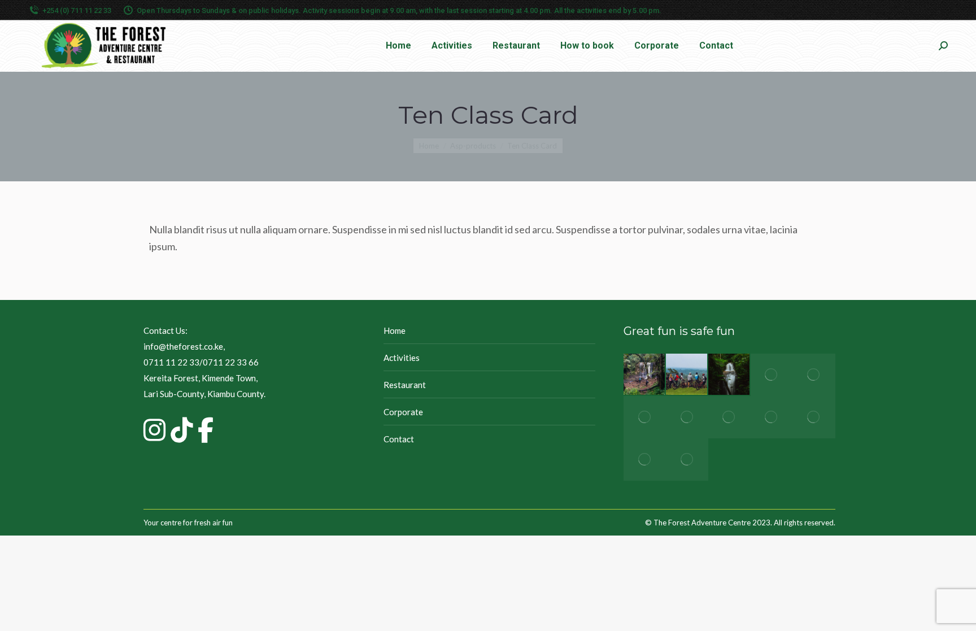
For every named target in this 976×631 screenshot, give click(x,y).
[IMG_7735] (772, 417)
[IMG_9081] (645, 459)
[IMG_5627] (687, 417)
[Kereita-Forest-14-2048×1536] (645, 375)
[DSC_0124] (814, 375)
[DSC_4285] (772, 375)
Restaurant (405, 385)
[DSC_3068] (814, 417)
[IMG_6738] (645, 417)
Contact (399, 439)
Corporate (403, 412)
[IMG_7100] (687, 459)
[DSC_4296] (729, 375)
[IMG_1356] (729, 417)
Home (395, 330)
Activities (402, 358)
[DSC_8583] (687, 375)
